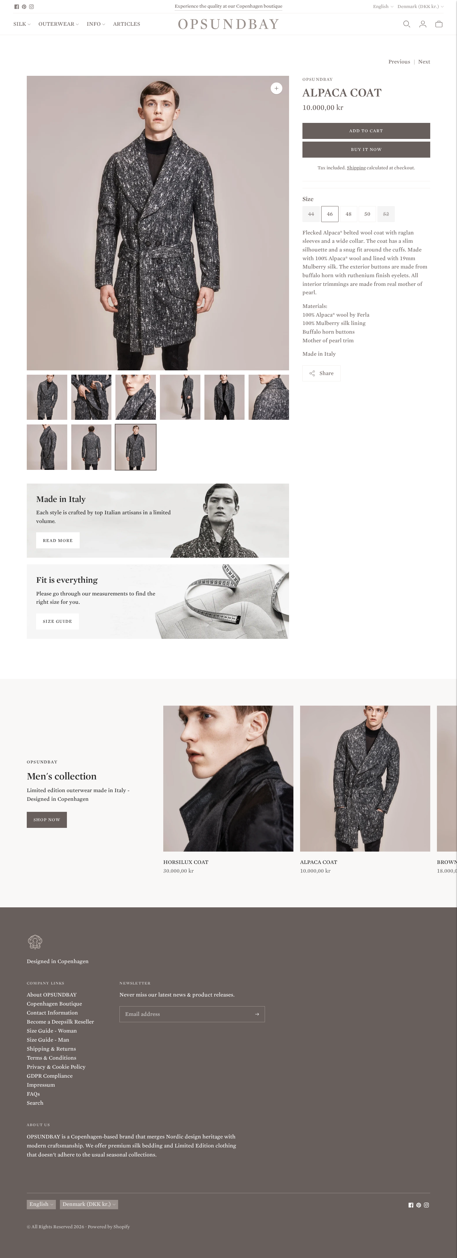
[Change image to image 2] (91, 397)
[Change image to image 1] (47, 397)
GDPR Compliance (50, 1076)
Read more (58, 540)
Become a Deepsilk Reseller (60, 1022)
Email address (140, 1006)
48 (349, 214)
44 (311, 214)
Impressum (41, 1085)
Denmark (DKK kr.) (418, 6)
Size (307, 199)
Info (94, 24)
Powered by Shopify (109, 1226)
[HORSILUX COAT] (228, 779)
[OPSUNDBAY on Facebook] (16, 6)
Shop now (46, 819)
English (381, 6)
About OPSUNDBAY (52, 995)
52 (386, 214)
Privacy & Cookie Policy (56, 1067)
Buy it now (366, 149)
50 (367, 214)
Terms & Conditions (51, 1058)
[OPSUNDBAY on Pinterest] (24, 6)
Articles (126, 24)
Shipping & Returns (51, 1049)
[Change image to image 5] (224, 397)
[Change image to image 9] (135, 447)
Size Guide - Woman (52, 1031)
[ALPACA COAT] (365, 779)
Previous (399, 62)
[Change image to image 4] (180, 397)
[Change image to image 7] (47, 447)
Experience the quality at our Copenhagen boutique (228, 6)
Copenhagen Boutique (54, 1004)
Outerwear (56, 24)
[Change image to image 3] (135, 397)
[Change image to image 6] (269, 397)
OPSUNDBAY (317, 79)
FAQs (33, 1094)
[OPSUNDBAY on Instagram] (31, 6)
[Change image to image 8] (91, 447)
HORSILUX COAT (185, 862)
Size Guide (57, 621)
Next (424, 62)
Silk (19, 24)
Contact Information (52, 1013)
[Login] (423, 24)
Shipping (356, 167)
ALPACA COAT (318, 862)
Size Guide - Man (48, 1040)
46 (330, 214)
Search (35, 1103)
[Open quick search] (407, 24)
